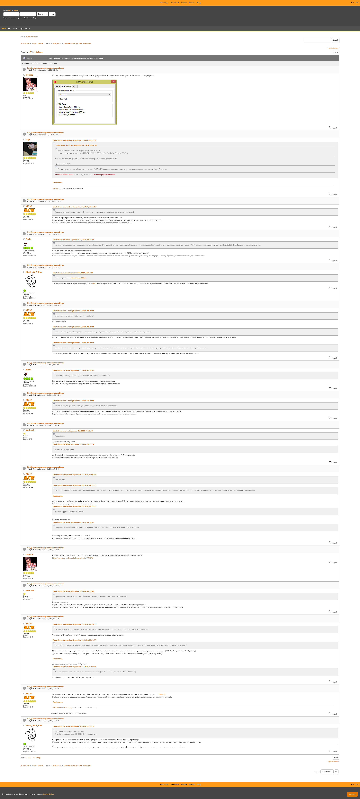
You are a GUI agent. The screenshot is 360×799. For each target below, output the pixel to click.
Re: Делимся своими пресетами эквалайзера (45, 68)
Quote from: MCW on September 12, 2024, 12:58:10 (73, 370)
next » (337, 48)
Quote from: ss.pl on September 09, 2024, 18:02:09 (73, 273)
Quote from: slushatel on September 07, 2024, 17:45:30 (74, 666)
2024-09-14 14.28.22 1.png (62, 708)
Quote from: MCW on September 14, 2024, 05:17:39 (73, 726)
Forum (191, 3)
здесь (94, 283)
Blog (199, 3)
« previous (331, 48)
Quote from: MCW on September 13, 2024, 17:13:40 (73, 591)
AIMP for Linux (32, 37)
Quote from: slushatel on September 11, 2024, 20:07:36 (74, 140)
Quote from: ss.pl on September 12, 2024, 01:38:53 (73, 431)
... (28, 52)
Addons (184, 3)
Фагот (59, 43)
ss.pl (28, 139)
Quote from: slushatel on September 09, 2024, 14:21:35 (74, 485)
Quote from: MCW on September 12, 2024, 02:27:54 (73, 444)
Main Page (164, 3)
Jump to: (317, 772)
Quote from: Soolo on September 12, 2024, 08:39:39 (73, 311)
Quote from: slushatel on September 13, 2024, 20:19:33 (74, 624)
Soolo (54, 43)
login (9, 10)
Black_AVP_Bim (34, 272)
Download (175, 3)
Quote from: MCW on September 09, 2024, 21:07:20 (73, 522)
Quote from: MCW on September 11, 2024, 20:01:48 (76, 145)
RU (352, 3)
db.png (55, 188)
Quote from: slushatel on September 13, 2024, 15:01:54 (74, 474)
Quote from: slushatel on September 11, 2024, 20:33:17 (74, 207)
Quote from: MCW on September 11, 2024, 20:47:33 (73, 240)
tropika (29, 75)
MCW (29, 206)
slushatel (30, 430)
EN (357, 3)
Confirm (352, 794)
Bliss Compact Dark (78, 278)
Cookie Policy (48, 794)
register (16, 10)
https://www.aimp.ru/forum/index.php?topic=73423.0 (72, 558)
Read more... (58, 183)
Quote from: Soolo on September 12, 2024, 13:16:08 (73, 401)
